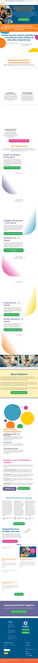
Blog (27, 651)
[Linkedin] (29, 655)
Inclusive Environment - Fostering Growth (10, 130)
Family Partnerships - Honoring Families (27, 93)
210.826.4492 (28, 645)
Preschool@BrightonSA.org (12, 0)
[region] (19, 13)
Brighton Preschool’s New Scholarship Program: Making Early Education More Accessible (9, 559)
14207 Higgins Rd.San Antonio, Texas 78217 (11, 626)
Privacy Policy (28, 659)
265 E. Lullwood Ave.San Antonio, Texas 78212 (11, 632)
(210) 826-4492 (22, 0)
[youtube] (27, 1)
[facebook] (25, 1)
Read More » (3, 567)
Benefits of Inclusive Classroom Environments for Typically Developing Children (10, 582)
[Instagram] (27, 655)
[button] (1, 361)
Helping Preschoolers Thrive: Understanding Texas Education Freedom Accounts (27, 559)
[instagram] (31, 1)
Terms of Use (34, 659)
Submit (6, 653)
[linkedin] (29, 1)
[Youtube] (31, 655)
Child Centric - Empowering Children (10, 93)
